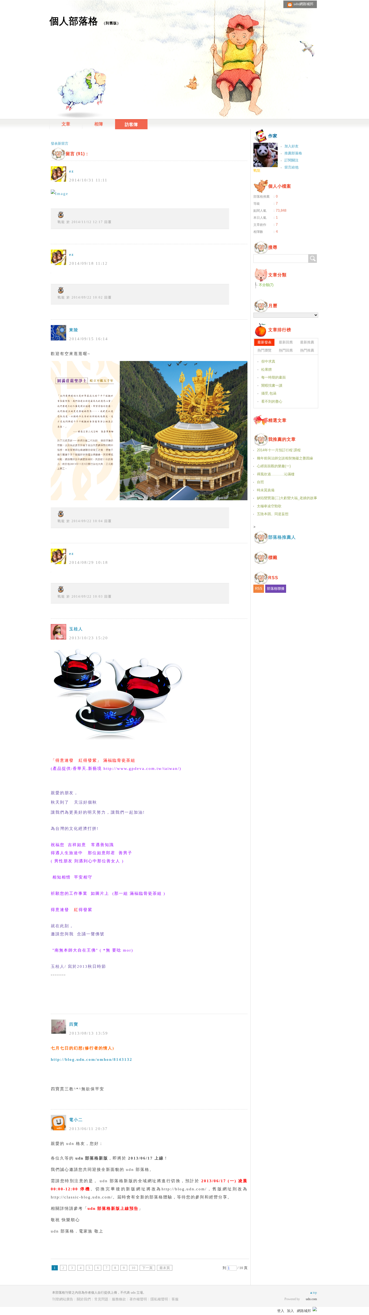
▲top (313, 1292)
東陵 (73, 330)
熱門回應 (286, 350)
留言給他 (291, 167)
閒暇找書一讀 (271, 385)
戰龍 (61, 222)
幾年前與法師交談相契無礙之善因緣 (285, 458)
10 (133, 1268)
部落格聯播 (275, 589)
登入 (280, 1311)
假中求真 (268, 361)
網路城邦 (304, 1311)
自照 (260, 482)
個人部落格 (73, 21)
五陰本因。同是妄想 (273, 514)
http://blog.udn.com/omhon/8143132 (91, 1059)
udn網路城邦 (303, 4)
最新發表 (264, 342)
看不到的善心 (271, 401)
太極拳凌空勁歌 (269, 506)
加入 (290, 1311)
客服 (175, 1299)
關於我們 (84, 1299)
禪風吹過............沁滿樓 (275, 474)
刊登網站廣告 (62, 1299)
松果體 (266, 369)
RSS (258, 589)
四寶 (73, 1024)
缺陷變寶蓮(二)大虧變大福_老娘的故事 (287, 498)
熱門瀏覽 (264, 350)
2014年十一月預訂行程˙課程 (279, 450)
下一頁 (147, 1268)
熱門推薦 (307, 350)
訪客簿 (131, 124)
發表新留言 (59, 143)
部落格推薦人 (282, 537)
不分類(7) (266, 285)
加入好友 (291, 146)
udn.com (311, 1299)
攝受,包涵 (268, 393)
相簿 (98, 124)
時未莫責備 (265, 490)
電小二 (76, 1120)
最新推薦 (307, 342)
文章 (66, 124)
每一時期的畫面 (273, 377)
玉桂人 (76, 629)
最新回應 (286, 342)
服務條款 (119, 1299)
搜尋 (312, 258)
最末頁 (164, 1268)
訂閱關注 (291, 160)
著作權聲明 (138, 1299)
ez (71, 171)
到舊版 (111, 23)
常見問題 (101, 1299)
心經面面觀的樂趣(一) (274, 466)
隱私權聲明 (159, 1299)
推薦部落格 (293, 153)
